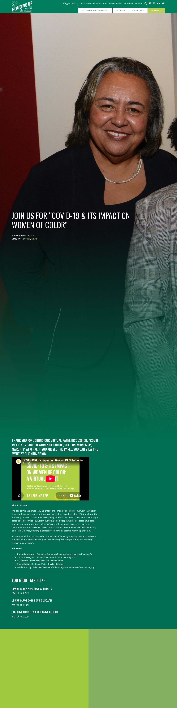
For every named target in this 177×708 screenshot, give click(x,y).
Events (26, 238)
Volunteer (128, 3)
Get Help (120, 10)
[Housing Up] (22, 7)
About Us (137, 10)
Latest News (115, 3)
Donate (138, 3)
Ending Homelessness (94, 10)
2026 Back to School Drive (94, 3)
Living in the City (70, 3)
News (34, 238)
